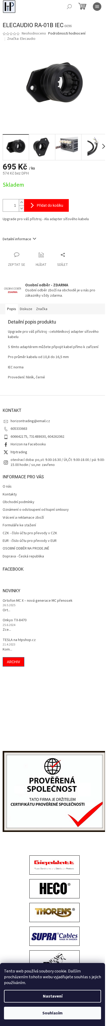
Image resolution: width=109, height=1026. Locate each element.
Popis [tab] (11, 309)
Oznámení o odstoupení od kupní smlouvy (36, 509)
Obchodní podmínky (18, 502)
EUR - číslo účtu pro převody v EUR (30, 540)
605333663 (19, 428)
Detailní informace (17, 239)
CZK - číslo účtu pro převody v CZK (30, 533)
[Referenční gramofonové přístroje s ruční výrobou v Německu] (54, 960)
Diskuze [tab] (26, 309)
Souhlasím (52, 1013)
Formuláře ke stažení (19, 525)
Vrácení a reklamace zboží (23, 517)
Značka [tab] (41, 309)
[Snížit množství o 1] (21, 208)
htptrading (19, 452)
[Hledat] (69, 6)
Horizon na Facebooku (28, 444)
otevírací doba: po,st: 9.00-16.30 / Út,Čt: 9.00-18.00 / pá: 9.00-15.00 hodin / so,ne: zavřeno (58, 462)
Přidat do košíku (50, 205)
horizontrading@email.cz (30, 421)
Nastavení (52, 996)
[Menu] (97, 6)
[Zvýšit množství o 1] (21, 202)
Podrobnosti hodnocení (66, 33)
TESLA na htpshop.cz (19, 640)
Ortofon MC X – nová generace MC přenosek (37, 600)
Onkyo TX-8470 (14, 620)
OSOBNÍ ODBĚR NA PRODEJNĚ (26, 548)
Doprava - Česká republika (23, 556)
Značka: (21, 38)
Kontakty (10, 494)
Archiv (13, 662)
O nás (7, 486)
